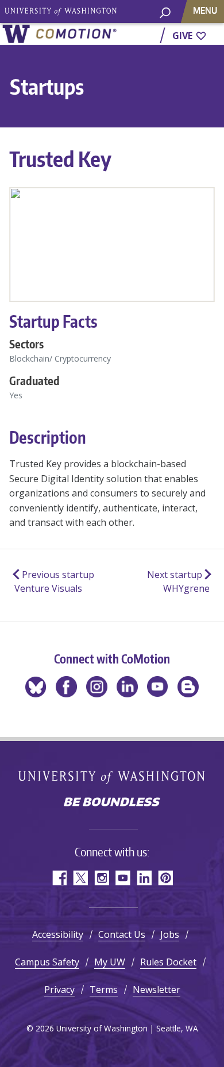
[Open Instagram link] (96, 686)
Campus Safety (47, 962)
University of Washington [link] (60, 11)
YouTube (122, 878)
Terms (104, 989)
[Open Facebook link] (66, 686)
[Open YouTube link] (157, 686)
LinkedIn (144, 878)
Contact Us (121, 934)
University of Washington (112, 777)
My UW (109, 962)
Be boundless (112, 803)
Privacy (59, 989)
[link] (59, 34)
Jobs (169, 934)
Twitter (80, 878)
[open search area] (165, 17)
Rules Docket (168, 962)
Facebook (59, 878)
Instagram (101, 878)
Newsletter (156, 989)
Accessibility (57, 934)
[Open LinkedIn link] (127, 686)
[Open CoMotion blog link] (188, 686)
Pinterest (165, 878)
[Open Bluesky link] (36, 686)
